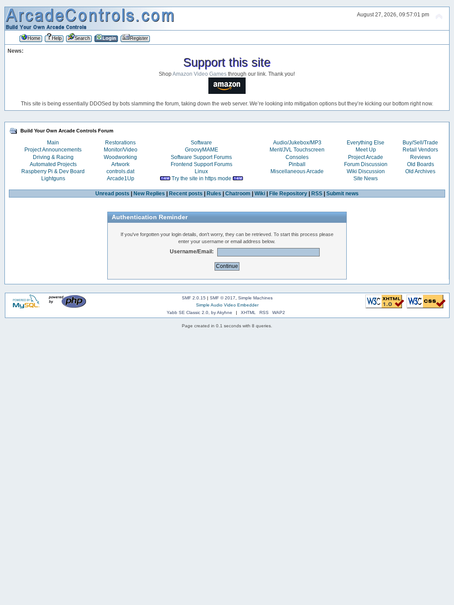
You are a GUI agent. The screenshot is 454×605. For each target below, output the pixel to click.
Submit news (342, 193)
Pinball (297, 164)
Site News (365, 178)
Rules (214, 193)
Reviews (420, 157)
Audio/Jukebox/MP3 (297, 143)
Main (53, 143)
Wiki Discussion (366, 171)
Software (201, 143)
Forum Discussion (365, 164)
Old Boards (420, 164)
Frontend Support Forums (201, 164)
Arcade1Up (120, 178)
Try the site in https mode (201, 178)
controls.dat (120, 171)
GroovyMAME (201, 150)
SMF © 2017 (222, 297)
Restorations (120, 143)
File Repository (288, 193)
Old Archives (420, 171)
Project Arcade (365, 157)
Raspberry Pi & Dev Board (53, 171)
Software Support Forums (201, 157)
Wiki (259, 193)
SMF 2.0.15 (194, 297)
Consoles (297, 157)
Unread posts (112, 193)
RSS (316, 193)
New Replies (149, 193)
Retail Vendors (420, 150)
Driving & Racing (53, 157)
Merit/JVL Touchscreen (297, 150)
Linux (201, 171)
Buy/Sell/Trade (420, 143)
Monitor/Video (120, 150)
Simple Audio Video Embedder (227, 304)
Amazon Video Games (199, 74)
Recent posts (186, 193)
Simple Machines (255, 297)
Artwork (120, 164)
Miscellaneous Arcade (297, 171)
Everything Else (365, 143)
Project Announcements (53, 150)
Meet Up (366, 150)
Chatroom (237, 193)
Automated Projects (53, 164)
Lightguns (53, 178)
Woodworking (120, 157)
